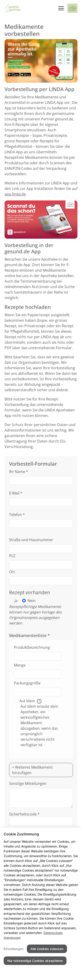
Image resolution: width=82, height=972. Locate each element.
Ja (16, 600)
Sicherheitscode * (24, 814)
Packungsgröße (27, 683)
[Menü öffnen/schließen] (61, 8)
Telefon (17, 514)
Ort (12, 571)
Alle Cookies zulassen (47, 949)
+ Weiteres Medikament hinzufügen (32, 770)
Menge (20, 665)
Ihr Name (18, 471)
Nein (32, 600)
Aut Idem (29, 700)
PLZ (12, 555)
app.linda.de (15, 194)
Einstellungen (13, 949)
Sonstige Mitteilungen (27, 783)
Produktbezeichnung (32, 647)
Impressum (12, 938)
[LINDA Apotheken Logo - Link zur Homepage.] (72, 8)
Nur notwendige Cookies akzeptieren (35, 961)
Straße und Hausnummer (31, 539)
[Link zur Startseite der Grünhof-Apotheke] (13, 8)
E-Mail (15, 493)
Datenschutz (53, 933)
